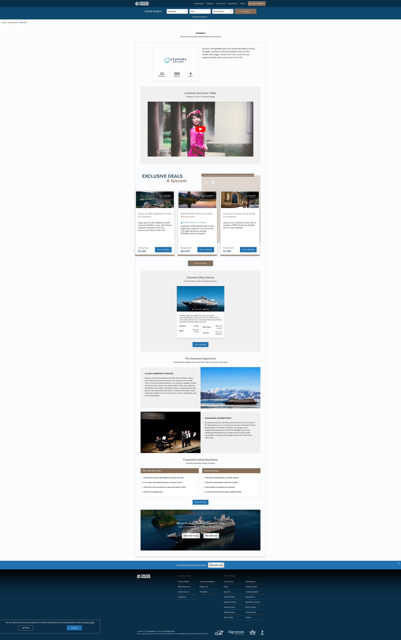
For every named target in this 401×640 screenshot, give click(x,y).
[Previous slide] (206, 182)
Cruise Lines (220, 3)
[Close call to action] (398, 563)
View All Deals (201, 263)
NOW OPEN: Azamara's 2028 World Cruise (196, 215)
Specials (210, 3)
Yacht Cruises (251, 612)
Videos (242, 3)
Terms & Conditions (207, 581)
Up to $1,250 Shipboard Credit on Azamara (154, 215)
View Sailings (163, 249)
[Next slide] (213, 182)
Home (4, 22)
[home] (142, 3)
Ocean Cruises (229, 607)
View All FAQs (200, 502)
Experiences (232, 3)
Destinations (199, 3)
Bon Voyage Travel (169, 631)
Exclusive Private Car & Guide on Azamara (239, 215)
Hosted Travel (229, 597)
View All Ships (200, 344)
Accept (74, 628)
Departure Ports (230, 602)
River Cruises (251, 607)
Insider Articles (251, 587)
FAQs (226, 587)
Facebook (203, 592)
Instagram (182, 597)
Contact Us (204, 587)
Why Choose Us (184, 587)
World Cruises (229, 612)
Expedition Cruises (253, 602)
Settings (25, 628)
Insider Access (183, 592)
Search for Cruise (191, 536)
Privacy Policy (183, 581)
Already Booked (252, 592)
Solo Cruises (228, 617)
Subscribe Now (216, 565)
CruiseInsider (151, 631)
